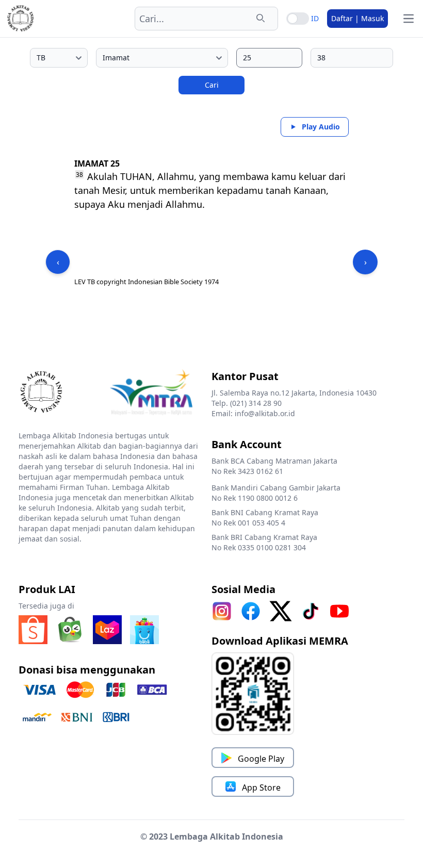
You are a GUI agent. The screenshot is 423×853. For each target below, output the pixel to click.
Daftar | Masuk (357, 18)
